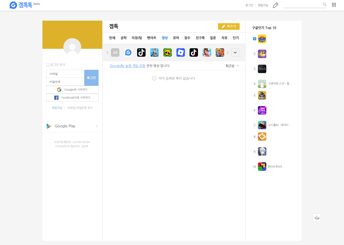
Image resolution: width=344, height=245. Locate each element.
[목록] (334, 5)
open (235, 52)
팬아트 (151, 38)
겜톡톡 (24, 5)
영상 (165, 38)
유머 (176, 38)
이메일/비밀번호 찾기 (80, 108)
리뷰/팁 (137, 38)
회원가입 (263, 5)
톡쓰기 (275, 5)
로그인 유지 (57, 64)
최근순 (231, 65)
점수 (187, 38)
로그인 (249, 5)
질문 (213, 38)
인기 (236, 38)
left (108, 52)
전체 (112, 38)
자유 (224, 38)
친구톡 (200, 38)
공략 (124, 38)
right (227, 52)
